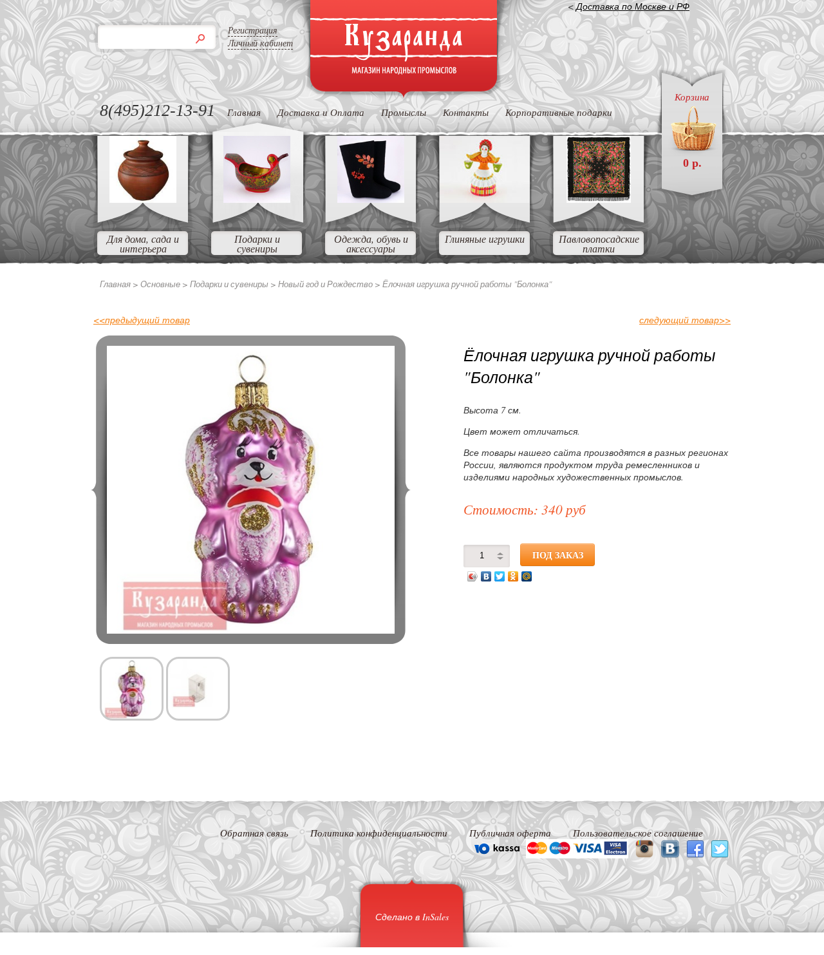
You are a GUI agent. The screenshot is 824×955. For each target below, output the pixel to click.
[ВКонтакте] (486, 576)
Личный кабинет (260, 43)
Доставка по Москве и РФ (632, 6)
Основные (160, 284)
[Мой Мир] (527, 576)
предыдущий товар (141, 320)
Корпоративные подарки (558, 112)
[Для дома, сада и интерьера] (142, 198)
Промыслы (403, 112)
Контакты (466, 112)
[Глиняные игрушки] (485, 198)
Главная (244, 112)
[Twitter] (500, 576)
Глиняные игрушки (485, 238)
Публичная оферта (510, 832)
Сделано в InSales (412, 917)
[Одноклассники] (513, 576)
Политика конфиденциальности (378, 832)
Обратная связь (254, 832)
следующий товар (685, 320)
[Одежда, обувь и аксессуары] (370, 198)
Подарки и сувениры (257, 243)
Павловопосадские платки (599, 243)
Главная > (119, 284)
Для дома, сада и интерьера (143, 243)
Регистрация (252, 30)
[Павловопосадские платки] (598, 198)
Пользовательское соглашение (638, 832)
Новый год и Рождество (325, 284)
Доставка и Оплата (320, 112)
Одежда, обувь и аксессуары (371, 243)
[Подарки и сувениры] (256, 198)
